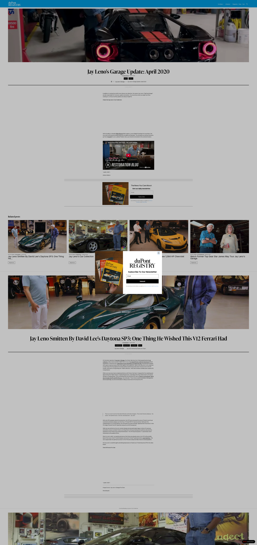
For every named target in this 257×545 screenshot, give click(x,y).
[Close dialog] (158, 253)
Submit (142, 281)
